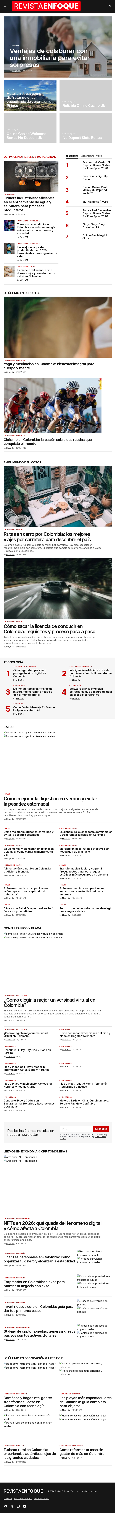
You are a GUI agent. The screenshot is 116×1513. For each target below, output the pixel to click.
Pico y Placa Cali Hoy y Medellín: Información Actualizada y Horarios (26, 1068)
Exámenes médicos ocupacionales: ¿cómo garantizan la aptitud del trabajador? (26, 891)
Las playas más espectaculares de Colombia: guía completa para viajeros (85, 1402)
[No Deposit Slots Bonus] (86, 128)
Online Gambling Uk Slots (95, 237)
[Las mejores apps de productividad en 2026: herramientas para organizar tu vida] (9, 248)
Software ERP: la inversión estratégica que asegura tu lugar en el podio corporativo (90, 691)
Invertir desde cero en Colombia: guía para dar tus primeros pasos (38, 1309)
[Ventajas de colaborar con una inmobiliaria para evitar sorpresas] (58, 47)
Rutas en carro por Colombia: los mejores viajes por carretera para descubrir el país (47, 536)
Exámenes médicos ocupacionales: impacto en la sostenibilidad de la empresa (82, 891)
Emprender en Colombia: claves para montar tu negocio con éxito (34, 1284)
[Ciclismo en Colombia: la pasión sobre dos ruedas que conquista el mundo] (53, 405)
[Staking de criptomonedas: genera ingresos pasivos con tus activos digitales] (94, 1334)
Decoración (21, 1394)
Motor (19, 529)
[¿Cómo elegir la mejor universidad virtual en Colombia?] (58, 962)
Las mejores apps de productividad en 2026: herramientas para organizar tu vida (37, 252)
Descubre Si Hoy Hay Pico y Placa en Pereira (27, 1052)
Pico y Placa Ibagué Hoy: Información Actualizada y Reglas (84, 1085)
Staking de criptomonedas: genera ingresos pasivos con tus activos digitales (39, 1333)
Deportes (20, 360)
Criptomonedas (23, 1218)
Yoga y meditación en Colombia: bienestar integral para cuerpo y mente (49, 366)
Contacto (8, 1498)
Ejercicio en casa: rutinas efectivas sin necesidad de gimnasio (85, 850)
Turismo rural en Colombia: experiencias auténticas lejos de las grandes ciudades (30, 1454)
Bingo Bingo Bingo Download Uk (94, 226)
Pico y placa (21, 995)
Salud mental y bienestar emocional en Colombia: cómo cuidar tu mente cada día (29, 851)
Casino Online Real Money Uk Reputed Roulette (94, 190)
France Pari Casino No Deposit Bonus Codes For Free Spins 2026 (96, 213)
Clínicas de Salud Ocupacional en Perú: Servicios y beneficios (29, 910)
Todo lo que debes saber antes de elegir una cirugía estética (86, 910)
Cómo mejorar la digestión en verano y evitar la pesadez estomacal (50, 801)
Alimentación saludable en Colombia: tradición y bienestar (27, 870)
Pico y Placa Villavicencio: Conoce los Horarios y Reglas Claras (28, 1085)
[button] (5, 6)
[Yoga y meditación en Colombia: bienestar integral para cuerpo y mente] (58, 327)
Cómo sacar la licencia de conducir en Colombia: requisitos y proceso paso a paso (49, 629)
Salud (32, 266)
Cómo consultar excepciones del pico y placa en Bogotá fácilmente (85, 1035)
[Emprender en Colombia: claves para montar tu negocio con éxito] (94, 1284)
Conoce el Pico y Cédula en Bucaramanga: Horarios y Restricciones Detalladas (29, 1103)
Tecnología (35, 221)
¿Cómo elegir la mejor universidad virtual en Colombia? (49, 1002)
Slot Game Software (95, 201)
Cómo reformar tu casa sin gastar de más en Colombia (82, 1452)
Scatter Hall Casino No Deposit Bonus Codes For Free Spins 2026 (96, 165)
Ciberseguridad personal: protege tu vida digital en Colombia (29, 673)
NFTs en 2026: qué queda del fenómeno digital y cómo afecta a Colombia (53, 1226)
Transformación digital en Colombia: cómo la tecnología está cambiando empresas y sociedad (36, 229)
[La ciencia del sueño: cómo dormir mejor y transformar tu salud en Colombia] (9, 271)
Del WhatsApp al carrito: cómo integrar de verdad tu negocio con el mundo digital (33, 691)
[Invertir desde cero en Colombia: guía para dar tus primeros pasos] (94, 1309)
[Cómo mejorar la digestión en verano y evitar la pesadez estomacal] (58, 760)
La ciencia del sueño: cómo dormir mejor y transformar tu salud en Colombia (36, 273)
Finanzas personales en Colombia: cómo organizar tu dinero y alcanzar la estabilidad (39, 1259)
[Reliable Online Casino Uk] (86, 95)
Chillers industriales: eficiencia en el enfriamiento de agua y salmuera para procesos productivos (29, 204)
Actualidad (10, 194)
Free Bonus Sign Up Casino (95, 178)
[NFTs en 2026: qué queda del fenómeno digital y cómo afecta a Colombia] (58, 1185)
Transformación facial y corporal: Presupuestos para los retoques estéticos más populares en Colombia (84, 871)
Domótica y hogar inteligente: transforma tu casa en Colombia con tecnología (28, 1402)
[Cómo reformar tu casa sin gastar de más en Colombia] (86, 1428)
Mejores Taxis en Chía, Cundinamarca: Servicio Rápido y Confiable (84, 1102)
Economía (15, 45)
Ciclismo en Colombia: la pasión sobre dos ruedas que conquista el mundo (48, 442)
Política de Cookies (23, 1498)
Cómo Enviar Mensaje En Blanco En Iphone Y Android (34, 709)
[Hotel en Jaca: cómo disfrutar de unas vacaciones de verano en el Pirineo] (30, 95)
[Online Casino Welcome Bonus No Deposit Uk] (30, 128)
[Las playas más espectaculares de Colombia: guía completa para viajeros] (86, 1376)
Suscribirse (101, 1129)
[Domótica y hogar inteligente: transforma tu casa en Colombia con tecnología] (30, 1376)
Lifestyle (12, 90)
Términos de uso (41, 1498)
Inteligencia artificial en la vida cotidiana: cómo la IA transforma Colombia (90, 673)
